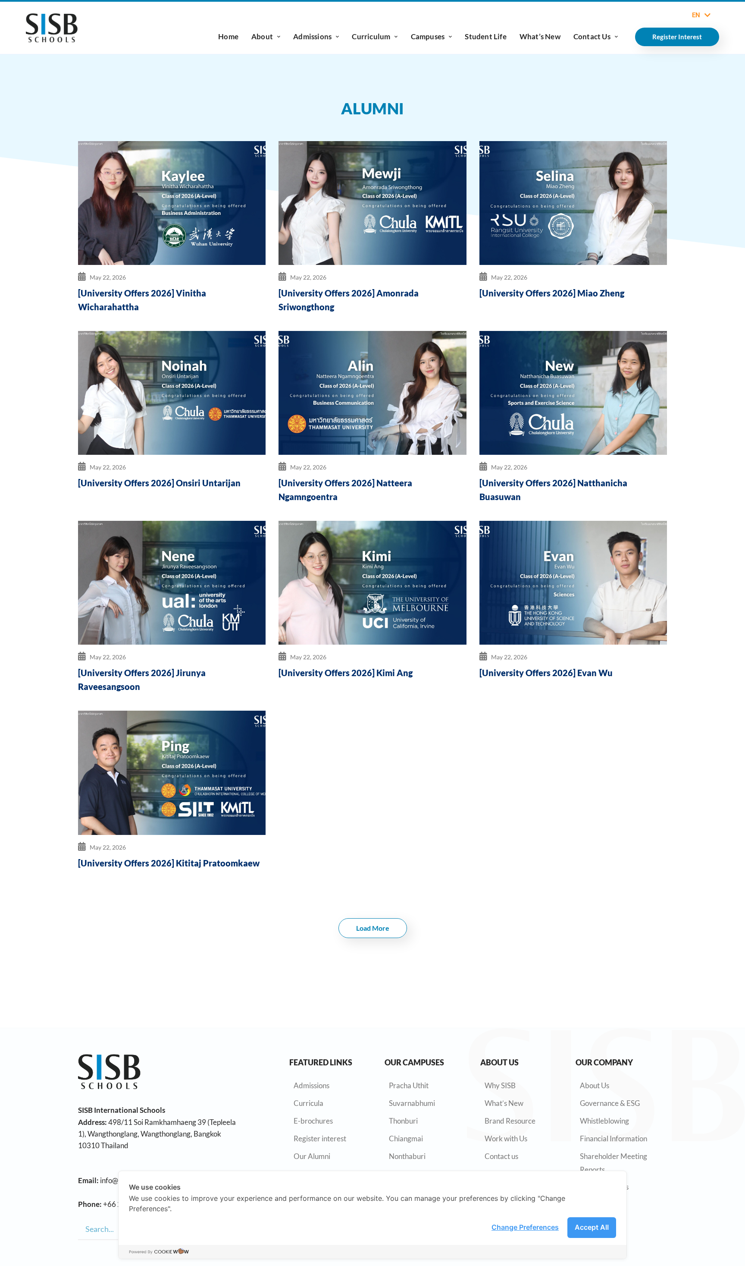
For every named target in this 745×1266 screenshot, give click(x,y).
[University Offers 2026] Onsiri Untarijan (159, 483)
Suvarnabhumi (412, 1103)
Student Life (485, 36)
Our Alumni (312, 1156)
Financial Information (613, 1138)
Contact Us (591, 36)
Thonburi (403, 1120)
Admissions (312, 36)
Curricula (308, 1103)
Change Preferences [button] (525, 1227)
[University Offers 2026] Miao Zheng (551, 293)
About (262, 36)
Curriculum (371, 36)
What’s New (540, 36)
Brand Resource (510, 1120)
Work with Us (506, 1138)
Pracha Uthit (409, 1085)
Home (228, 36)
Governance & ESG (610, 1103)
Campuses (428, 36)
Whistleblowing (604, 1120)
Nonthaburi (407, 1156)
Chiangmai (406, 1138)
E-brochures (313, 1120)
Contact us (501, 1156)
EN (696, 15)
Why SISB (500, 1085)
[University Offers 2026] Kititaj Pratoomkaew (169, 863)
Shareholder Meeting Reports (613, 1163)
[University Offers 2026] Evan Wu (546, 673)
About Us (594, 1085)
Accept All (592, 1227)
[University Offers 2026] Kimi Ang (346, 673)
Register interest (320, 1138)
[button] (372, 928)
